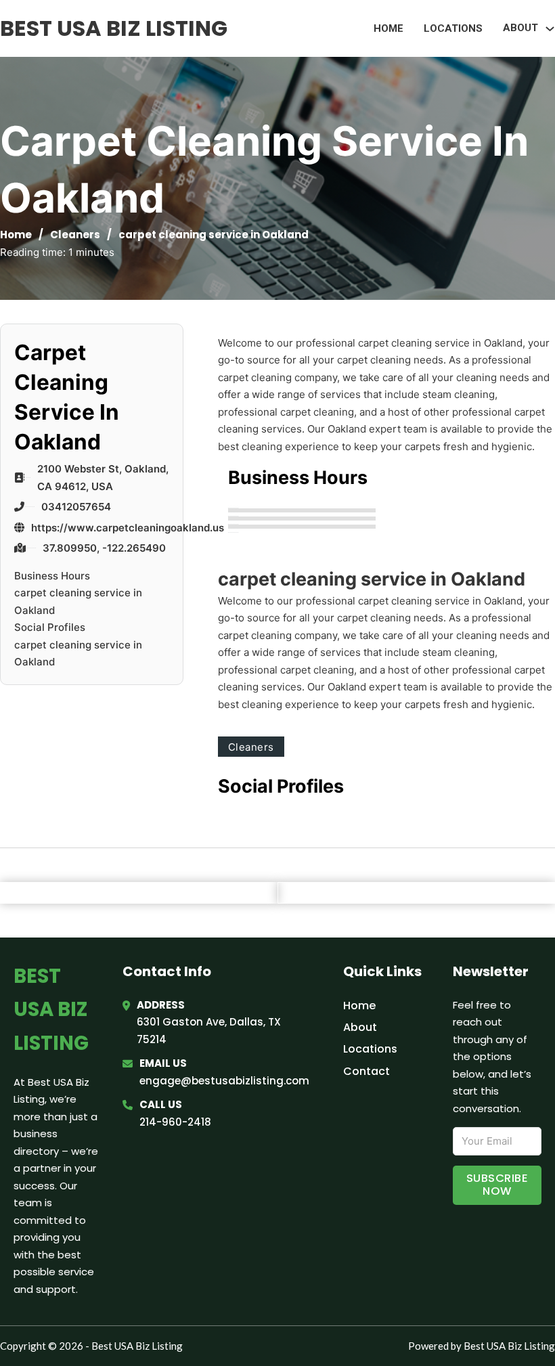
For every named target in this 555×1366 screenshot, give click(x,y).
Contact (366, 1071)
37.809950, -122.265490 (104, 548)
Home (388, 28)
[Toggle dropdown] (550, 29)
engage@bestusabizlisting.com (224, 1081)
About (360, 1027)
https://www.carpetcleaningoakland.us (127, 527)
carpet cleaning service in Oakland (78, 601)
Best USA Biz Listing (113, 28)
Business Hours (52, 575)
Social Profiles (49, 627)
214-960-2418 (175, 1122)
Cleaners (75, 234)
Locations (453, 28)
